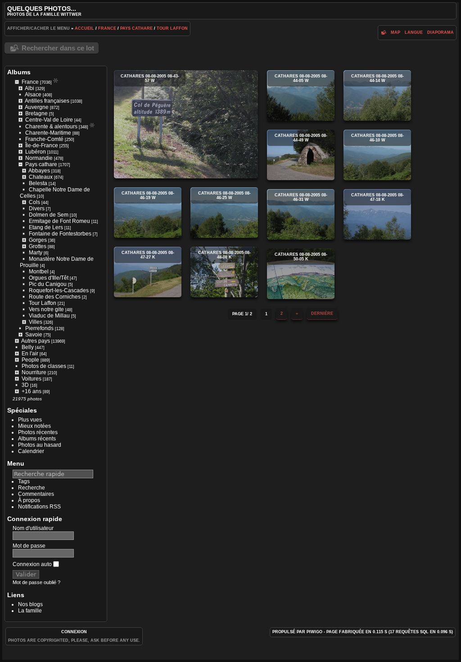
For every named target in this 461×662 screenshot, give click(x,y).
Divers (37, 208)
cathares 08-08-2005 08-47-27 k (147, 272)
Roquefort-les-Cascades (59, 290)
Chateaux (41, 177)
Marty (35, 252)
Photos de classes (44, 366)
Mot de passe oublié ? (36, 582)
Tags (24, 481)
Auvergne (37, 107)
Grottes (37, 246)
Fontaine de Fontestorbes (60, 234)
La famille (30, 611)
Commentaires (36, 494)
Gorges (38, 240)
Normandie (39, 158)
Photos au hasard (39, 445)
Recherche (31, 488)
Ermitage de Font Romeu (59, 221)
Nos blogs (30, 604)
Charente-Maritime (48, 133)
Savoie (33, 334)
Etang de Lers (46, 227)
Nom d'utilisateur (33, 528)
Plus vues (30, 420)
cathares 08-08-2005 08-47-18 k (377, 214)
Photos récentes (38, 432)
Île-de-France (41, 145)
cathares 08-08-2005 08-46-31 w (300, 214)
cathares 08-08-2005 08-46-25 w (224, 212)
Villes (35, 322)
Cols (34, 202)
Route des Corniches (55, 297)
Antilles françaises (47, 101)
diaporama (440, 32)
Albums (19, 72)
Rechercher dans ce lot (58, 48)
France (107, 28)
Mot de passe (29, 546)
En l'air (30, 353)
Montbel (39, 271)
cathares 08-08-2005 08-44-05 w (300, 95)
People (30, 360)
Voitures (31, 379)
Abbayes (39, 171)
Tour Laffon (172, 28)
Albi (29, 88)
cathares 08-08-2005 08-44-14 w (377, 95)
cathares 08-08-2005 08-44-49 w (300, 155)
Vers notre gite (46, 309)
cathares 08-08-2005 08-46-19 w (147, 212)
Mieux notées (34, 426)
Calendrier (31, 451)
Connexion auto (33, 564)
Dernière (322, 313)
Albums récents (37, 438)
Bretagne (36, 113)
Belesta (38, 183)
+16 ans (31, 391)
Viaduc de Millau (49, 316)
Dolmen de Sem (48, 215)
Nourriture (34, 372)
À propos (29, 500)
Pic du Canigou (48, 284)
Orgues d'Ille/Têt (48, 278)
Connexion (74, 632)
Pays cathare (136, 28)
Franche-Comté (44, 139)
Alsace (33, 94)
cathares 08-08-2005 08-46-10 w (377, 155)
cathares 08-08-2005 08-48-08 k (224, 272)
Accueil (84, 28)
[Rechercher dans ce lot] (383, 32)
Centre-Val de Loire (49, 120)
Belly (28, 347)
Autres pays (35, 341)
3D (25, 385)
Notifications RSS (39, 506)
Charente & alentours (51, 126)
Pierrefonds (39, 328)
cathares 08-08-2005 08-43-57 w (186, 124)
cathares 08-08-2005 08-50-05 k (300, 274)
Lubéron (35, 152)
